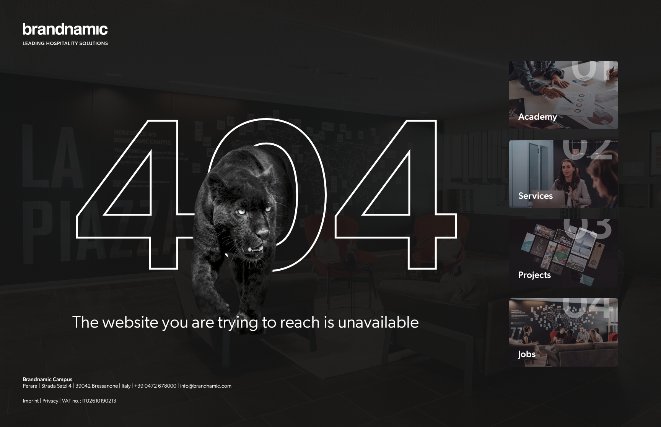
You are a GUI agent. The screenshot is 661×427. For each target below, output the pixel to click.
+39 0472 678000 (155, 386)
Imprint (31, 401)
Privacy (50, 401)
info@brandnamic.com (205, 386)
